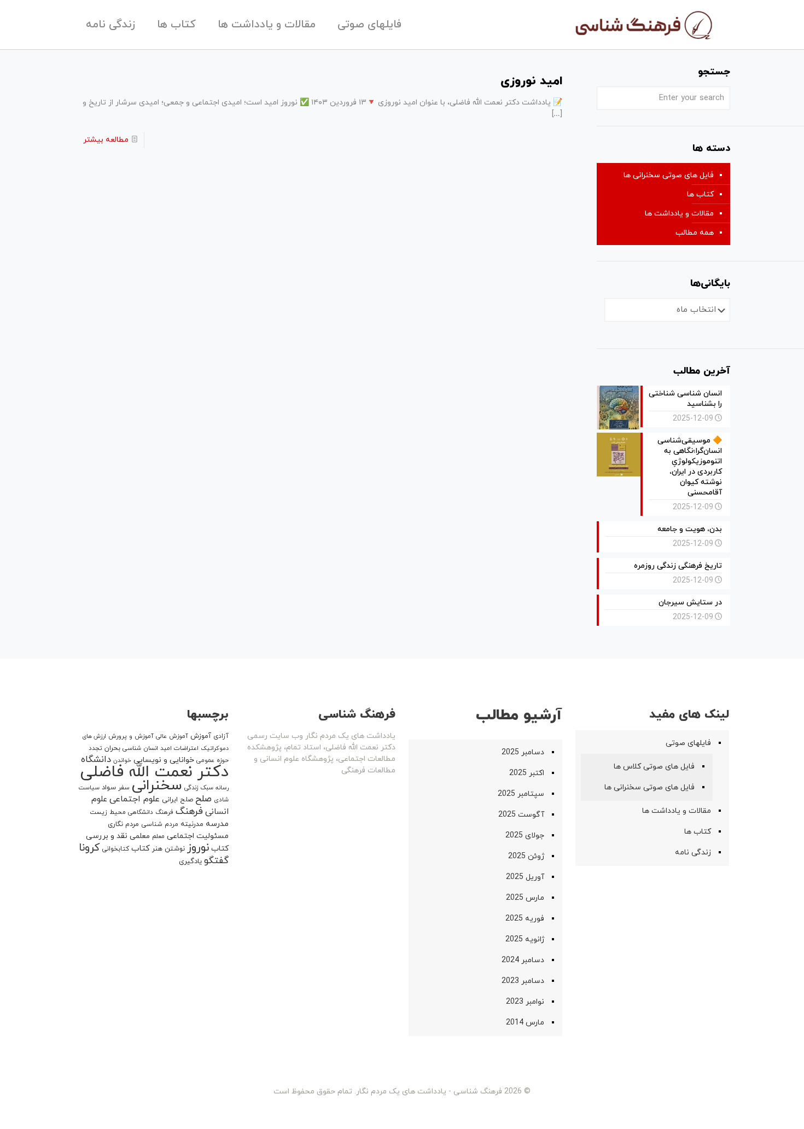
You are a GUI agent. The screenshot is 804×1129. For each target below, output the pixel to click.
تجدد (95, 748)
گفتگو (216, 861)
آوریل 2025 (525, 877)
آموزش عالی (172, 736)
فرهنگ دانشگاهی (150, 812)
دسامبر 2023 (523, 981)
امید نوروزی (531, 81)
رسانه (222, 788)
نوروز (198, 848)
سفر (124, 787)
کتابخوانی (115, 849)
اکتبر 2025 (526, 773)
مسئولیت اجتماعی (198, 836)
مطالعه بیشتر (106, 140)
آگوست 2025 (521, 815)
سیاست (89, 787)
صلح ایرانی (177, 800)
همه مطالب (694, 233)
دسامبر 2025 (523, 752)
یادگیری (190, 861)
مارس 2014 (525, 1022)
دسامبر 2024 (523, 960)
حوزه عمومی (212, 760)
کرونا (89, 848)
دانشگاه (96, 759)
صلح (203, 799)
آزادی (221, 736)
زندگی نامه (693, 852)
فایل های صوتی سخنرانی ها (669, 175)
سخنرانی (157, 786)
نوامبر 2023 (525, 1002)
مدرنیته (191, 824)
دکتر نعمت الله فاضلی (154, 772)
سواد (109, 788)
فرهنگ (189, 811)
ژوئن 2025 (526, 856)
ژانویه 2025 (524, 939)
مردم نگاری (123, 824)
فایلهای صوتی (688, 743)
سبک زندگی (198, 787)
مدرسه (217, 824)
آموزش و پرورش (131, 736)
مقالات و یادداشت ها (679, 213)
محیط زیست (108, 812)
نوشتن (175, 849)
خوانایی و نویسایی (163, 760)
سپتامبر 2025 (521, 794)
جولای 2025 (524, 835)
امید (166, 748)
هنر (157, 849)
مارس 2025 (525, 898)
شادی (221, 799)
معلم (158, 836)
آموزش (200, 736)
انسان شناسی (140, 748)
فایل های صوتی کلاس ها (654, 766)
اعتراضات (186, 748)
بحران (112, 748)
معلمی (140, 836)
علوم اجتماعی (134, 799)
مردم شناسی (159, 824)
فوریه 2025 (524, 918)
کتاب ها (700, 194)
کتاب (140, 848)
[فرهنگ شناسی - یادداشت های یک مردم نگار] (643, 24)
